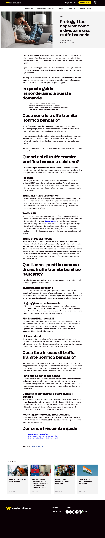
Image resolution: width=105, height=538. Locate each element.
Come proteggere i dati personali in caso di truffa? (43, 436)
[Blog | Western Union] (13, 3)
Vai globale (29, 8)
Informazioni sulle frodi (45, 8)
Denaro (61, 8)
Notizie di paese (85, 8)
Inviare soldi (84, 3)
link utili (55, 507)
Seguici (68, 507)
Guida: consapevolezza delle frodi (38, 434)
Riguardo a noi (70, 3)
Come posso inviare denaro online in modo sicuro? (43, 438)
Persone (72, 8)
